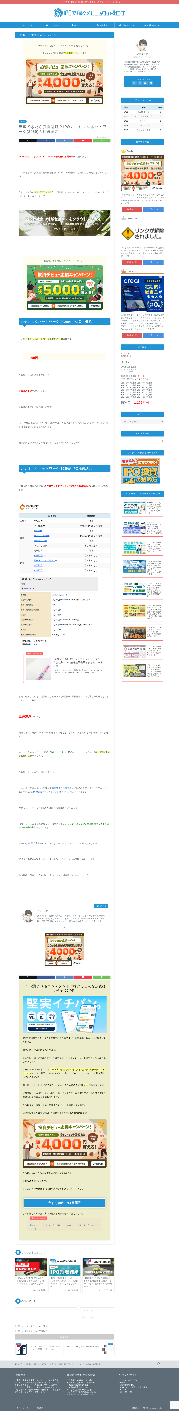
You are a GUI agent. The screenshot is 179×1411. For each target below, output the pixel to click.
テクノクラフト (144, 130)
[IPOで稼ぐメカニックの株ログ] (89, 18)
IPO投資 (28, 25)
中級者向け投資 (31, 1364)
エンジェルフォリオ (129, 1380)
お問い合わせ (152, 25)
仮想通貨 (103, 25)
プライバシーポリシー (25, 1408)
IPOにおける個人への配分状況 (133, 1387)
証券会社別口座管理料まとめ (81, 1394)
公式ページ (153, 209)
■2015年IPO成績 (128, 395)
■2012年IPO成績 (144, 397)
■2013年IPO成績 (128, 397)
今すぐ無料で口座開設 (64, 1203)
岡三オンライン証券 (44, 560)
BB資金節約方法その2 (78, 1387)
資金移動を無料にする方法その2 (83, 1383)
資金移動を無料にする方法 (80, 1380)
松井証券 (38, 570)
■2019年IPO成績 (128, 390)
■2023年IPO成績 (128, 385)
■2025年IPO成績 (128, 383)
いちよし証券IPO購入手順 (80, 1390)
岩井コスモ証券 (41, 535)
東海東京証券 (40, 540)
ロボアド (78, 25)
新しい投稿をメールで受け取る (32, 1331)
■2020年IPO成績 (144, 388)
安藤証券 (38, 555)
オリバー (144, 121)
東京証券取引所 (127, 1385)
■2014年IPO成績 (144, 395)
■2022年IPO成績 (144, 385)
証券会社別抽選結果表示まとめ (82, 1392)
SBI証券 (38, 530)
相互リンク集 (126, 1392)
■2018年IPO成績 (144, 390)
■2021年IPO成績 (128, 388)
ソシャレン (53, 25)
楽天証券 (38, 565)
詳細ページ (132, 209)
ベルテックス (144, 125)
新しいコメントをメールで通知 (32, 1326)
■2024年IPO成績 (144, 383)
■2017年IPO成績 (128, 392)
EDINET (124, 1390)
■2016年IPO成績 (144, 392)
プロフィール (128, 25)
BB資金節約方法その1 (78, 1385)
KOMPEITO (143, 112)
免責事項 (40, 1408)
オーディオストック (144, 116)
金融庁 (123, 1383)
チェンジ (48, 843)
